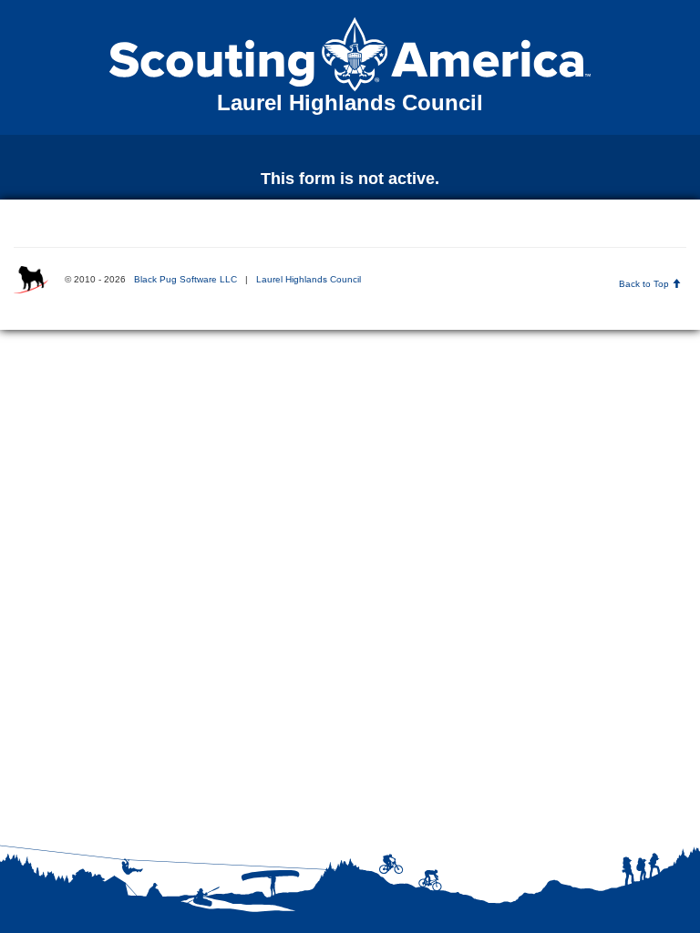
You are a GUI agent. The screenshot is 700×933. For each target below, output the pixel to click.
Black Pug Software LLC (185, 279)
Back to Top (645, 284)
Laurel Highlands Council (308, 279)
